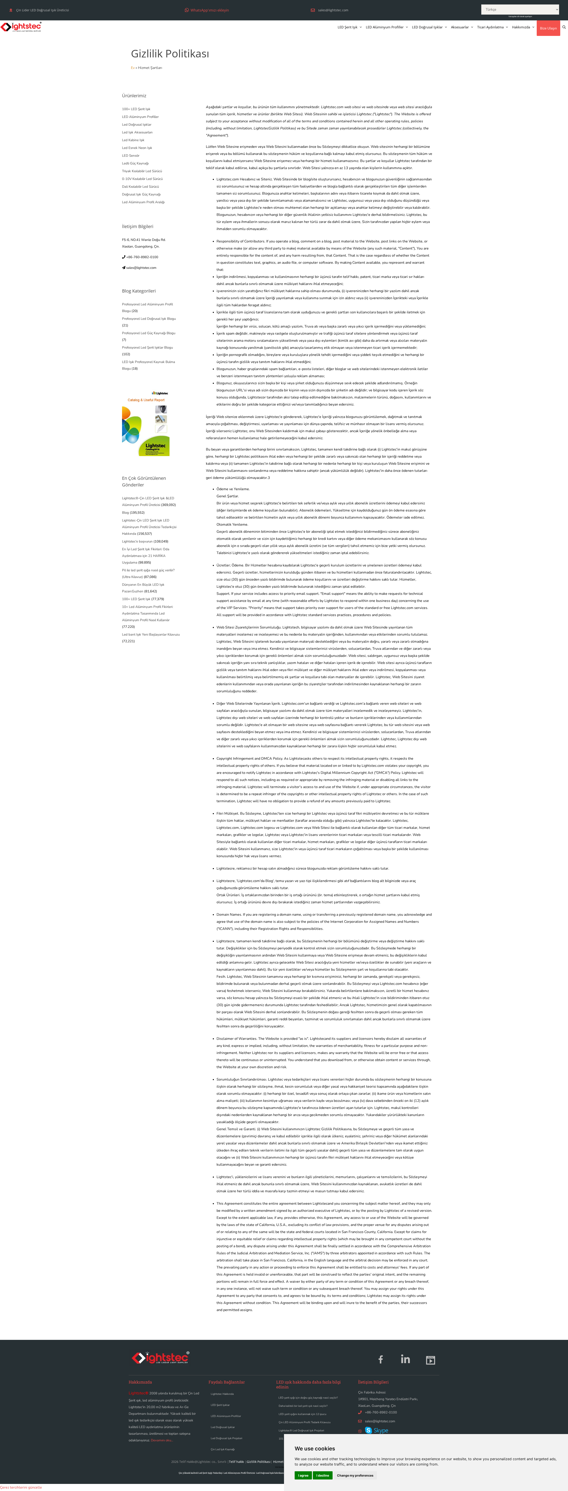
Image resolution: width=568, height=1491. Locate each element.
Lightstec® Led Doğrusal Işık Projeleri (301, 1430)
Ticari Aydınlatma (490, 27)
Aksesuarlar (460, 27)
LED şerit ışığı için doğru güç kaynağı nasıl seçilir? (308, 1397)
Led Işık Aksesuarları (137, 132)
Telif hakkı (236, 1462)
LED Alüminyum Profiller (385, 27)
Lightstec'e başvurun (137, 541)
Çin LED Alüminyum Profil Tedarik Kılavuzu (305, 1422)
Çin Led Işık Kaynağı (223, 1449)
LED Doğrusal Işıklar (427, 27)
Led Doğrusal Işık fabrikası (270, 1472)
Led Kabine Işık (133, 140)
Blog (125, 512)
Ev (133, 67)
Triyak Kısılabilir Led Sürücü (142, 171)
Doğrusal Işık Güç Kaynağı (141, 194)
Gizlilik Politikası (258, 1462)
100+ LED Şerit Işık (136, 109)
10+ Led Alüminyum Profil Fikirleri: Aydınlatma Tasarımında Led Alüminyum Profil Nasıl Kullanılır (147, 613)
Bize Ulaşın (548, 28)
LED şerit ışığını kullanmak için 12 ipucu (302, 1414)
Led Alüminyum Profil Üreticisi (239, 1472)
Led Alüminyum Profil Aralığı (143, 202)
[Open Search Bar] (564, 27)
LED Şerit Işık (347, 27)
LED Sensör (130, 155)
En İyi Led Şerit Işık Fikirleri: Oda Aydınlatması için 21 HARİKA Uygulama (145, 556)
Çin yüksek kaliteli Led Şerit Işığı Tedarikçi (201, 1472)
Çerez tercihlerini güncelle (21, 1487)
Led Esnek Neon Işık (137, 148)
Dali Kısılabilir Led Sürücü (140, 186)
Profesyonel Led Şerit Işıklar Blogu (147, 347)
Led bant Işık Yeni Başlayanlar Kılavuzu (151, 634)
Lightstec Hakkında (222, 1394)
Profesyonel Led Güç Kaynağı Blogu (148, 333)
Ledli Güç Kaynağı (135, 163)
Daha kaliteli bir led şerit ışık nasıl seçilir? (303, 1406)
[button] (206, 10)
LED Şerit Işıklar (220, 1405)
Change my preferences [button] (355, 1475)
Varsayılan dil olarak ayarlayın (520, 16)
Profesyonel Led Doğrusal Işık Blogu (149, 318)
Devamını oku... (162, 1440)
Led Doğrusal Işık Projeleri (226, 1438)
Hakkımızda (521, 27)
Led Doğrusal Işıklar (136, 124)
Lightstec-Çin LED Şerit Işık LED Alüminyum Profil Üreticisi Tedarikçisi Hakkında (149, 527)
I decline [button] (322, 1475)
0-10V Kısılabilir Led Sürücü (142, 179)
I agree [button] (303, 1475)
